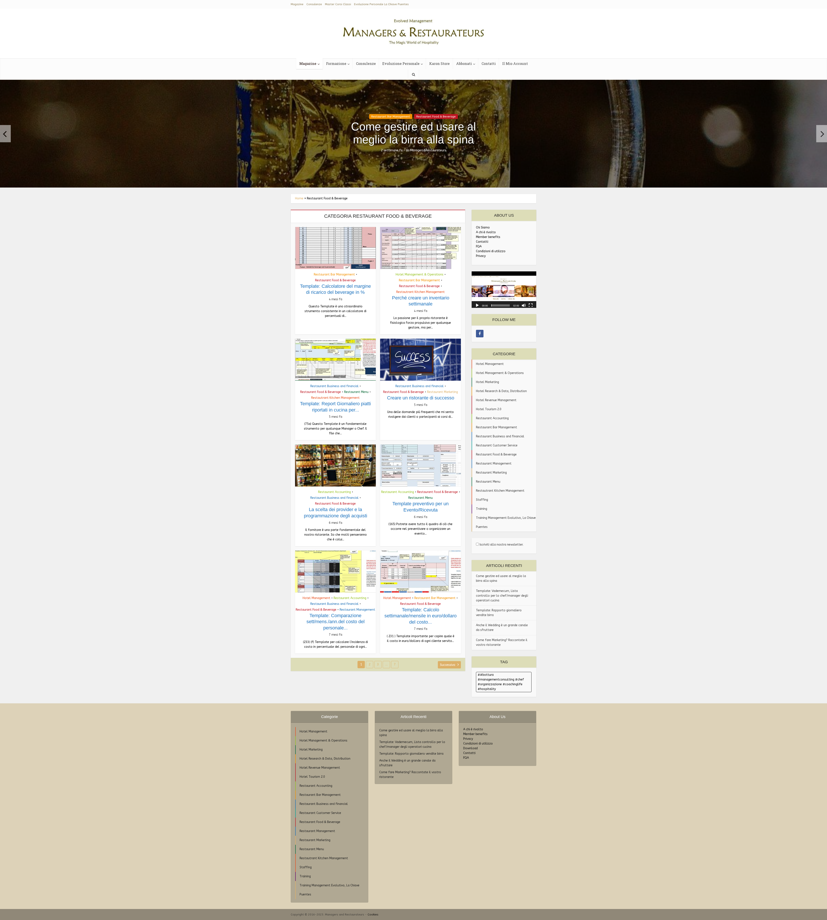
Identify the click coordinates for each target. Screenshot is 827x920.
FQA (479, 246)
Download (470, 748)
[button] (504, 289)
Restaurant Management (357, 610)
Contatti (489, 63)
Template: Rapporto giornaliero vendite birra (411, 754)
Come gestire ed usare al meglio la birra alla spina (413, 133)
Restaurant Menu (356, 392)
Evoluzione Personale (401, 63)
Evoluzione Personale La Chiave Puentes (381, 4)
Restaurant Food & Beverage (436, 116)
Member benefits (488, 237)
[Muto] (524, 305)
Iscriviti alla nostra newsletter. (501, 544)
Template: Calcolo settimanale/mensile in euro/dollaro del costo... (420, 616)
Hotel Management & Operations (419, 274)
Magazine (297, 4)
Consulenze (314, 4)
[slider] (500, 305)
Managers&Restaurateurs (428, 150)
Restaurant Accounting (334, 492)
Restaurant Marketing (442, 392)
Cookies (373, 914)
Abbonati (464, 63)
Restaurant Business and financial (334, 386)
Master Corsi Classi (338, 4)
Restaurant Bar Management (390, 116)
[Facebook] (479, 333)
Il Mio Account (515, 63)
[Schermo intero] (531, 305)
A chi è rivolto (486, 232)
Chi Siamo (483, 227)
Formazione (336, 63)
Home (299, 198)
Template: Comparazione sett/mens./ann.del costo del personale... (335, 622)
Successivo (448, 665)
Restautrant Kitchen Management (420, 292)
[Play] (477, 305)
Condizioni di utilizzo (490, 251)
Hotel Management (316, 598)
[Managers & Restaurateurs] (413, 30)
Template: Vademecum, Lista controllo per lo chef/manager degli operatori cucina (502, 595)
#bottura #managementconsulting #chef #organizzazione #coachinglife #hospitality (501, 682)
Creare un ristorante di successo (420, 398)
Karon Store (439, 63)
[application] (504, 289)
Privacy (481, 256)
